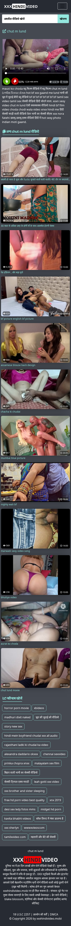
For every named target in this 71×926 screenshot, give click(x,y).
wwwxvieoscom (34, 828)
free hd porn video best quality (24, 800)
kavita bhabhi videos (17, 818)
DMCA (54, 914)
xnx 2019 (55, 800)
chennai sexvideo (54, 754)
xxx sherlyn (11, 828)
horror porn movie (16, 708)
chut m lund (35, 851)
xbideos (39, 708)
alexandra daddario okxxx (21, 754)
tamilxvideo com (15, 837)
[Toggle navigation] (62, 6)
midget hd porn (51, 809)
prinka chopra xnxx (16, 763)
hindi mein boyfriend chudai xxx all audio (31, 736)
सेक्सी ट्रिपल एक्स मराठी (16, 782)
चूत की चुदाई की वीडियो (47, 717)
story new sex (13, 726)
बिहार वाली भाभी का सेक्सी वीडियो (21, 772)
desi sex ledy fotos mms (20, 809)
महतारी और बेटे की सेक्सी (43, 837)
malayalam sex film (46, 763)
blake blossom (13, 899)
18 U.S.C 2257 (21, 914)
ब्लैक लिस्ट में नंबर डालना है (49, 818)
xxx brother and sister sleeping (24, 791)
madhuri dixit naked (17, 717)
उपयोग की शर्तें (40, 914)
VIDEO (21, 6)
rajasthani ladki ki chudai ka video (26, 745)
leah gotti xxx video (46, 782)
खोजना (63, 19)
